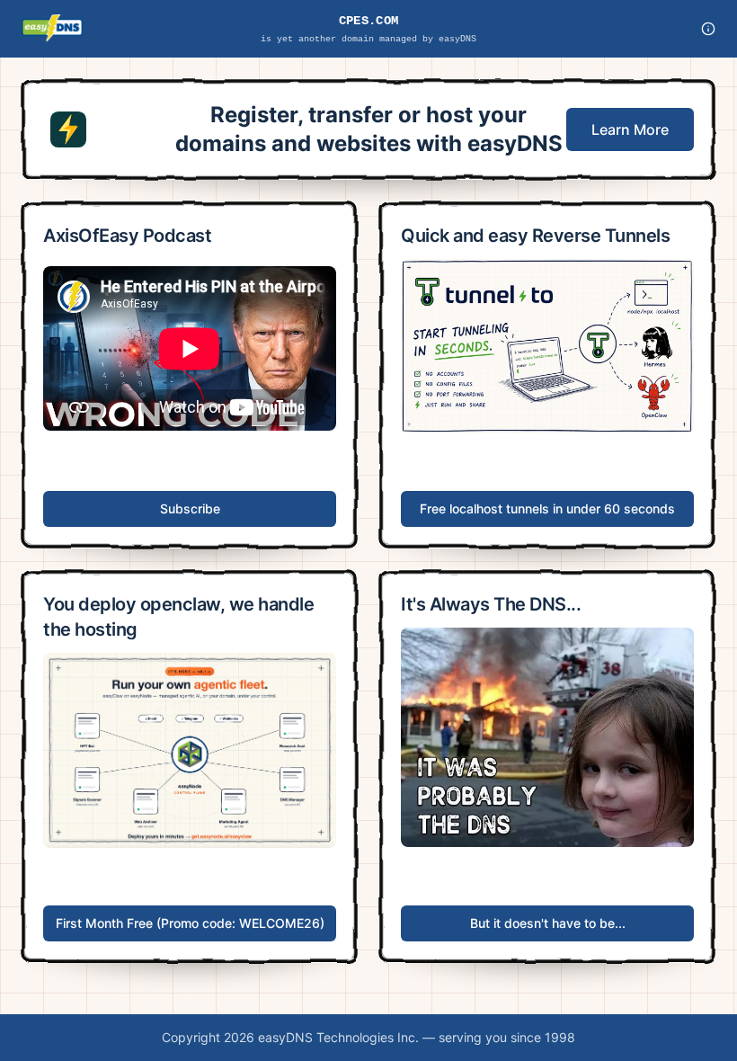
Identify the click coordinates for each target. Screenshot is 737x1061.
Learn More (630, 129)
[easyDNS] (52, 28)
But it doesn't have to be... (548, 923)
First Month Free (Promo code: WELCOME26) (190, 923)
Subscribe (190, 508)
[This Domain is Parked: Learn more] (708, 29)
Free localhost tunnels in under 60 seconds (547, 508)
